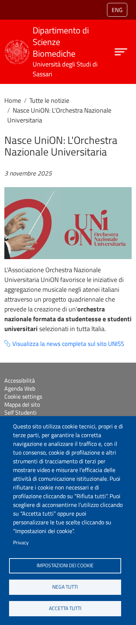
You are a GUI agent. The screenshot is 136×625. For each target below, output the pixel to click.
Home (12, 100)
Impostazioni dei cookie (65, 565)
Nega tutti (65, 586)
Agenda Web (19, 388)
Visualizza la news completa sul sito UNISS (68, 343)
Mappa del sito (22, 404)
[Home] (17, 44)
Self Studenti (20, 412)
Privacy (21, 542)
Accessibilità (19, 380)
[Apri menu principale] (121, 52)
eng (117, 9)
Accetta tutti (65, 608)
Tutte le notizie (49, 100)
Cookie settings (23, 396)
